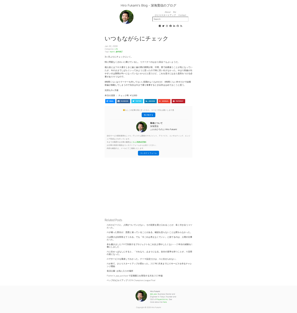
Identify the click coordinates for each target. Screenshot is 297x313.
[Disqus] (148, 187)
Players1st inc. (162, 299)
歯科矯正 (119, 52)
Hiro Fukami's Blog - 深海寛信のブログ (148, 5)
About (168, 12)
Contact (182, 15)
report (112, 52)
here (165, 302)
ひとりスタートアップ (165, 15)
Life (116, 49)
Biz (174, 12)
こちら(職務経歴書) (138, 142)
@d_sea (153, 294)
